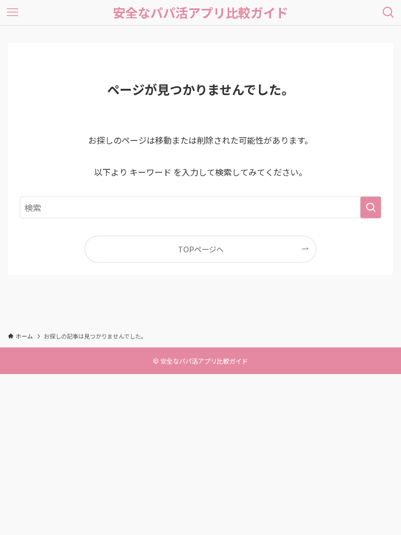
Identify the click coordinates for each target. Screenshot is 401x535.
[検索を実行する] (370, 207)
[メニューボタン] (12, 12)
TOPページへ (200, 248)
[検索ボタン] (388, 12)
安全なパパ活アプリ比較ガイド (200, 12)
